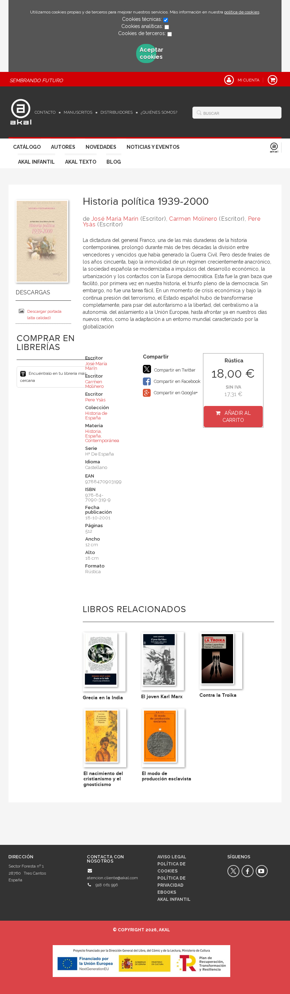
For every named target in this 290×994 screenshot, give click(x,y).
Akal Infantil (36, 162)
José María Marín (115, 218)
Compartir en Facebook (177, 381)
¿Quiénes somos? (159, 112)
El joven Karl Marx (161, 697)
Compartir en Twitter (174, 370)
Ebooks (166, 892)
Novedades (101, 147)
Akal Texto (80, 162)
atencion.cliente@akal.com (112, 877)
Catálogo (27, 147)
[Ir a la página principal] (21, 110)
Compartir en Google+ (175, 392)
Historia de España (96, 415)
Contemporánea (102, 440)
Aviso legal (171, 856)
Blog (113, 162)
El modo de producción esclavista (166, 776)
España (93, 436)
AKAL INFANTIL (174, 899)
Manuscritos (78, 112)
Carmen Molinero (193, 218)
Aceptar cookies (148, 53)
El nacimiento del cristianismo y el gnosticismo (103, 778)
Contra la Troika (218, 695)
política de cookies (241, 12)
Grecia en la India (103, 698)
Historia (93, 431)
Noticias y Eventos (153, 147)
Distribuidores (116, 112)
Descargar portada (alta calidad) (44, 314)
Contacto (45, 112)
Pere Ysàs (95, 399)
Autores (63, 147)
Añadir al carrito (236, 416)
